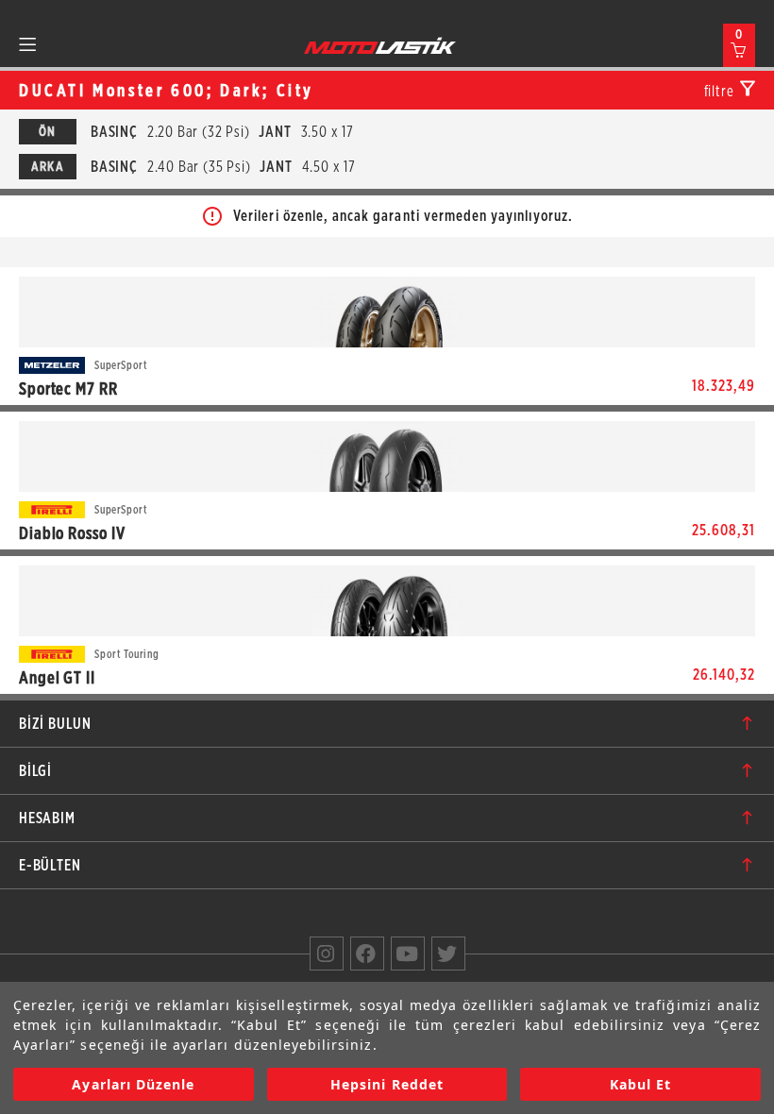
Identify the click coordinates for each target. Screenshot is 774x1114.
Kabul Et (640, 1084)
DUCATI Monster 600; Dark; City (166, 90)
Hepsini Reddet (387, 1084)
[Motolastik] (380, 45)
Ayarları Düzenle (133, 1084)
